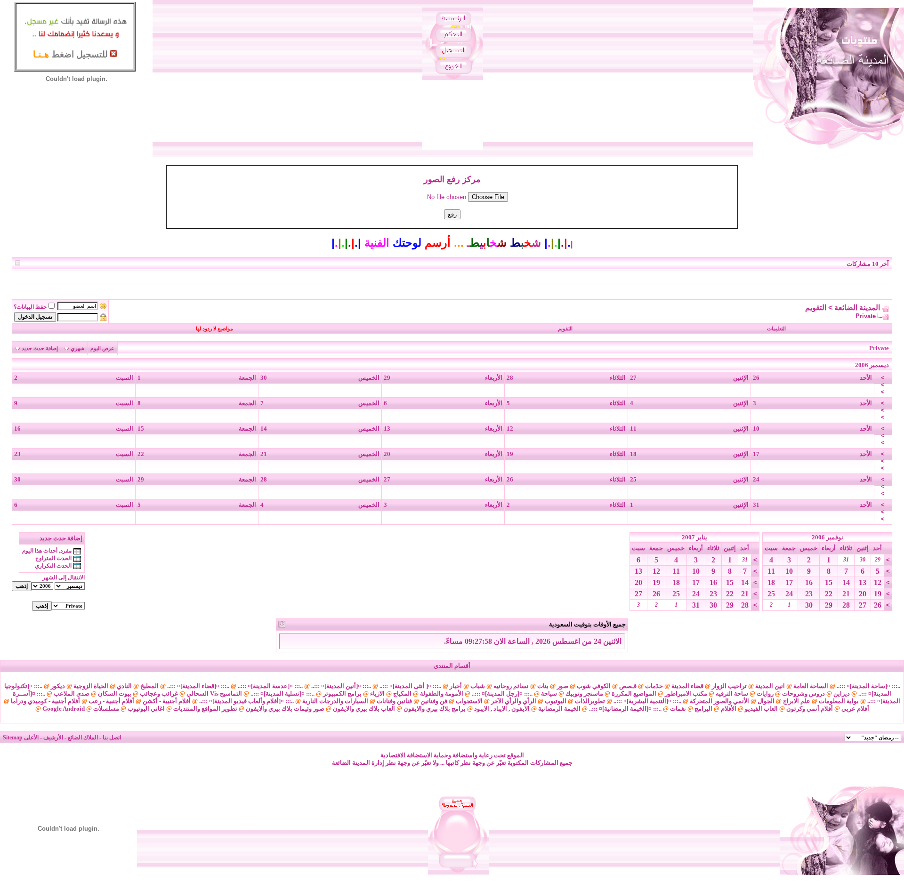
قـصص (628, 686)
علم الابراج (796, 701)
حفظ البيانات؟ (30, 307)
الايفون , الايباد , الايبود (502, 708)
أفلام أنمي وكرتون (809, 708)
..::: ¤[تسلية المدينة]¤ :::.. (282, 693)
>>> (883, 384)
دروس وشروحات (803, 693)
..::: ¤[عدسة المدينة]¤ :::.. (270, 686)
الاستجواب (469, 701)
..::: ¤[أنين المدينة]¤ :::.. (341, 686)
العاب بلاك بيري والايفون (364, 708)
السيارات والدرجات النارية (335, 701)
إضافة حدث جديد (40, 348)
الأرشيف (53, 737)
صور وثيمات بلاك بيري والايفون (285, 708)
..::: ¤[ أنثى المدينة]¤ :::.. (410, 686)
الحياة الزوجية (90, 686)
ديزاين (841, 693)
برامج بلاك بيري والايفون (435, 708)
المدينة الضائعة (857, 308)
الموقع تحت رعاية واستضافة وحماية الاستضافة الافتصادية (452, 755)
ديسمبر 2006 (872, 365)
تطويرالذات (590, 701)
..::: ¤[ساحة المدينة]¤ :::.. (868, 686)
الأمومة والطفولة (441, 693)
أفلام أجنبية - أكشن (167, 701)
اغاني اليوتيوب (146, 708)
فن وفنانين (433, 701)
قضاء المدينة (687, 686)
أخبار (456, 686)
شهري (77, 348)
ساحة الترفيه (732, 693)
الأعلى (31, 737)
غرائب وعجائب (159, 693)
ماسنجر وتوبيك (584, 693)
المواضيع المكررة (634, 693)
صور (562, 686)
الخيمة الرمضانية (559, 708)
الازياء (377, 693)
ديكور (58, 686)
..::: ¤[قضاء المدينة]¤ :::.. (198, 686)
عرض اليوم (102, 348)
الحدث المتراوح (53, 558)
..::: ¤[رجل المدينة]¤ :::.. (502, 693)
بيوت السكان (114, 693)
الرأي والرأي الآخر (513, 701)
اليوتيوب (555, 701)
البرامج (703, 708)
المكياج (402, 693)
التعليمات (776, 328)
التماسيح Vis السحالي (214, 693)
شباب (477, 686)
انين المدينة (770, 686)
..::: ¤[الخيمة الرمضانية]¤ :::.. (625, 708)
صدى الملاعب (71, 693)
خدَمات (654, 686)
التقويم (815, 308)
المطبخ (149, 686)
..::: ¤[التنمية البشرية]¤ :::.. (647, 701)
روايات (765, 693)
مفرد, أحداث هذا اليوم (47, 550)
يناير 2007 (694, 537)
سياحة (549, 693)
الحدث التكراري (53, 565)
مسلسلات (106, 708)
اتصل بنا (112, 737)
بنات (543, 686)
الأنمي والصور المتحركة (719, 701)
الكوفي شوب (594, 686)
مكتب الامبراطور (686, 693)
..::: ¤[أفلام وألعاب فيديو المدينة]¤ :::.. (246, 701)
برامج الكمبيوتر (342, 693)
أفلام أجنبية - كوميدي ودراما (45, 701)
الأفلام (728, 708)
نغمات (678, 708)
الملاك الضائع (83, 737)
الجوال (766, 701)
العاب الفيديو (761, 708)
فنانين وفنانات (394, 701)
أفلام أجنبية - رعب (111, 701)
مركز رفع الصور (452, 179)
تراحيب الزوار (729, 686)
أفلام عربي (855, 708)
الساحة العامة (810, 686)
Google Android (63, 708)
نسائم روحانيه (511, 686)
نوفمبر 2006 (827, 537)
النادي (124, 686)
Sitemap (13, 737)
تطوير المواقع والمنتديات (205, 708)
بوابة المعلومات (839, 701)
